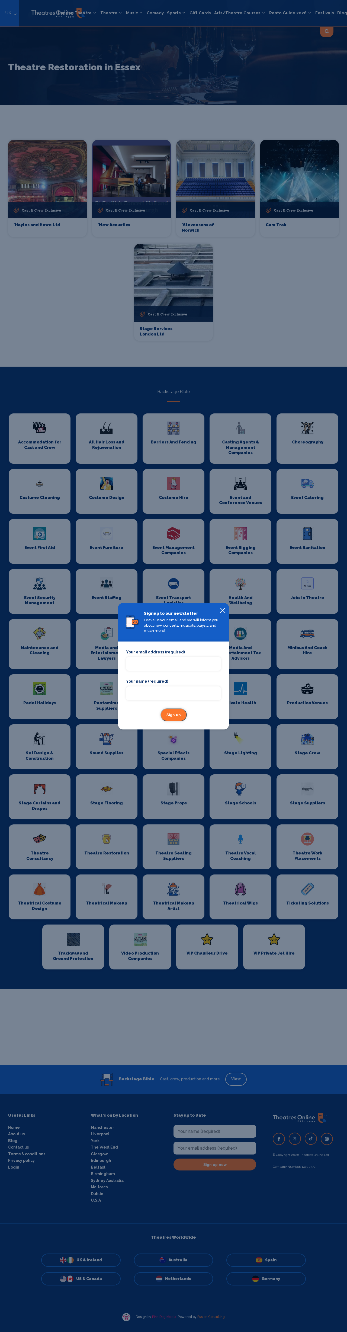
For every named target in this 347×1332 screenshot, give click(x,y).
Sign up (173, 715)
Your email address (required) (155, 652)
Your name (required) (147, 681)
